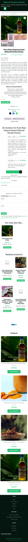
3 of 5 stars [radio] (5, 182)
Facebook (14, 530)
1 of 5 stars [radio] (2, 182)
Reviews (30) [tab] (14, 121)
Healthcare (13, 109)
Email (2, 206)
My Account (14, 501)
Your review (4, 185)
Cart (14, 508)
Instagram (14, 526)
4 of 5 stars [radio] (7, 182)
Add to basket (5, 102)
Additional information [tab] (18, 118)
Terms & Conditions (14, 515)
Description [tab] (8, 118)
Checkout (14, 506)
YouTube (14, 528)
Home (3, 12)
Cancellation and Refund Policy (14, 517)
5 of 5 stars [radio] (9, 182)
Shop (7, 12)
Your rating (14, 180)
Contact (14, 503)
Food (10, 12)
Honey (18, 109)
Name (3, 198)
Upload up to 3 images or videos (14, 193)
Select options (7, 247)
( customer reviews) (16, 54)
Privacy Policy (14, 519)
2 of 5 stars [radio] (3, 182)
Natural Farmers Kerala (14, 2)
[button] (25, 18)
